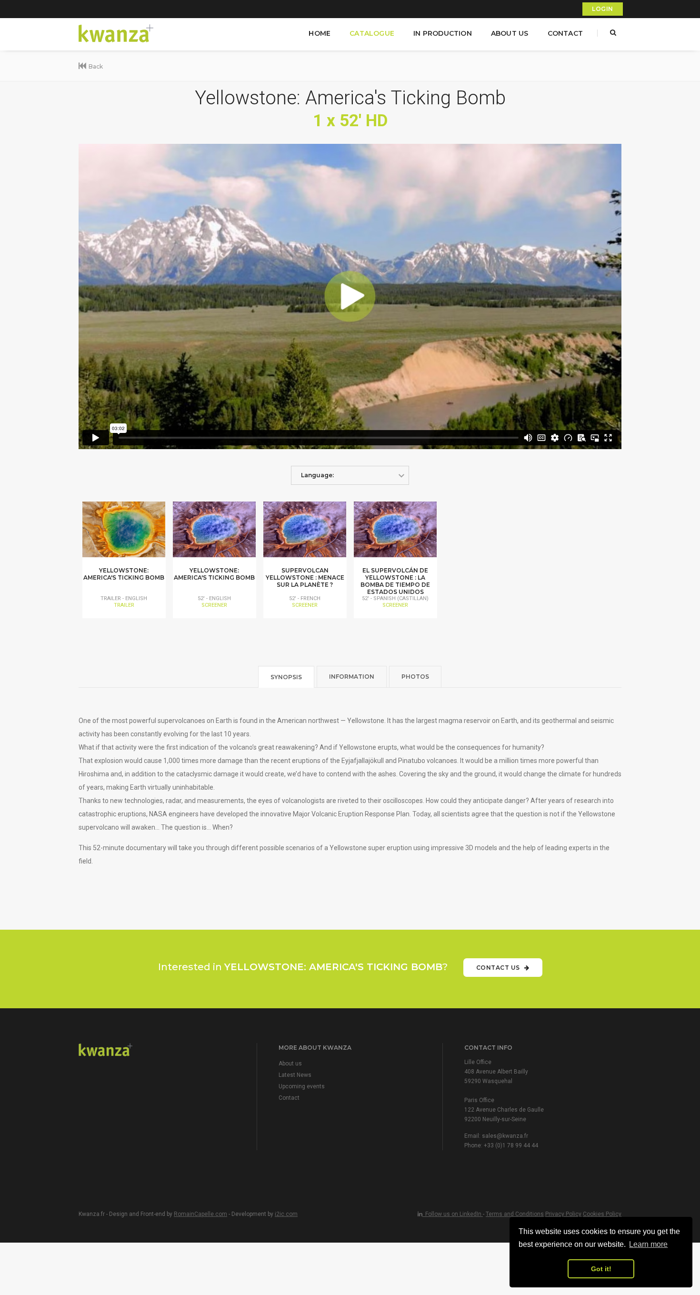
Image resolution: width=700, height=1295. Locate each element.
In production (442, 33)
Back (96, 66)
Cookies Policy (602, 1214)
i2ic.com (286, 1214)
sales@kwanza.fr (505, 1136)
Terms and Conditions (515, 1214)
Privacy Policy (563, 1214)
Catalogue (372, 33)
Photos (415, 676)
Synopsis (286, 677)
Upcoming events (302, 1086)
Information (351, 676)
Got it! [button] (601, 1269)
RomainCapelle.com (200, 1214)
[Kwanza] (117, 33)
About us (510, 33)
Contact (565, 33)
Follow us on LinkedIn (452, 1214)
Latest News (295, 1075)
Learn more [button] (648, 1244)
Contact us (499, 967)
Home (319, 33)
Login (602, 8)
